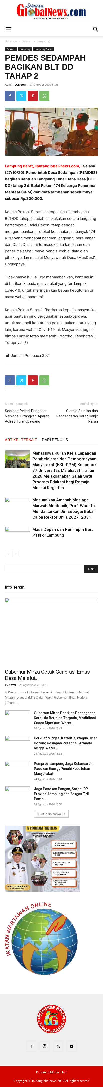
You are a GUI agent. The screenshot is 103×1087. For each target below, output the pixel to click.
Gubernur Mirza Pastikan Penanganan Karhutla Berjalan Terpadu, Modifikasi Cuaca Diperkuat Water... (65, 718)
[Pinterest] (33, 96)
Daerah (27, 41)
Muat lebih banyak (49, 814)
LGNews (20, 84)
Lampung (43, 41)
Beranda (11, 41)
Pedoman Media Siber (51, 1072)
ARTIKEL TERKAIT (21, 440)
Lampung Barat (43, 49)
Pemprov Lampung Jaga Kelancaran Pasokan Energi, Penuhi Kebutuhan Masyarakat (63, 769)
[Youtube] (72, 1047)
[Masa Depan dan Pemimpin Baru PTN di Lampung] (17, 535)
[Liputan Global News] (51, 11)
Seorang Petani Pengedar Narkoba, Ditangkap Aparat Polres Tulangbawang (27, 416)
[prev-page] (8, 554)
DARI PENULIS (55, 440)
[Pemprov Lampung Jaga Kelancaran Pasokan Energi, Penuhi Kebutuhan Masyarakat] (17, 770)
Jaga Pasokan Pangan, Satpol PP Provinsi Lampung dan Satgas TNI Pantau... (61, 794)
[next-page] (16, 554)
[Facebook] (10, 96)
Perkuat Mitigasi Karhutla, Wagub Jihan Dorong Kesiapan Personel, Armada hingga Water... (66, 743)
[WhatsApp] (45, 96)
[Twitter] (21, 96)
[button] (8, 29)
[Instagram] (45, 1046)
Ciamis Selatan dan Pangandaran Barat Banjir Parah (77, 416)
